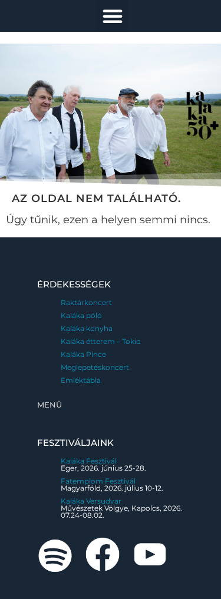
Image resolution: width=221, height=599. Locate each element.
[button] (112, 16)
